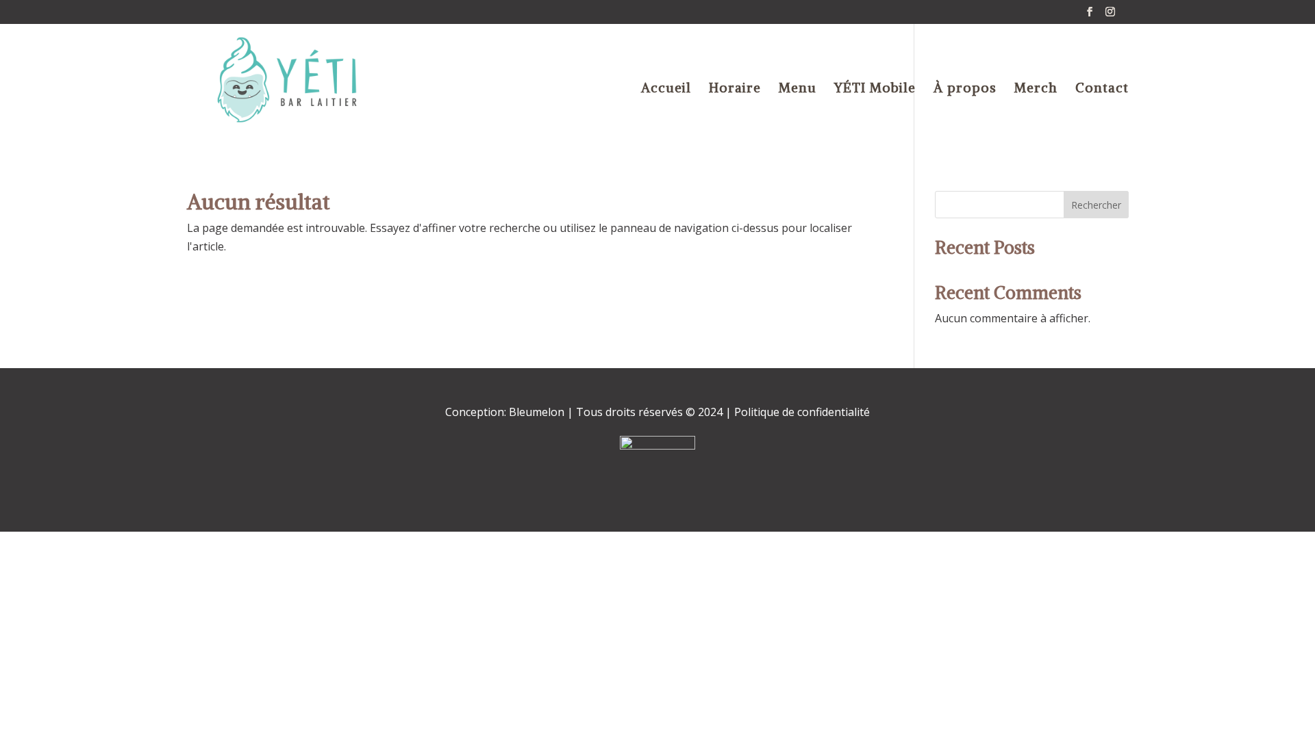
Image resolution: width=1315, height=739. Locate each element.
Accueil (666, 89)
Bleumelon (536, 411)
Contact (1102, 89)
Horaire (735, 89)
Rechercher (1096, 204)
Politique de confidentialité (800, 411)
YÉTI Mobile (875, 89)
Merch (1035, 89)
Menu (797, 89)
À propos (965, 89)
